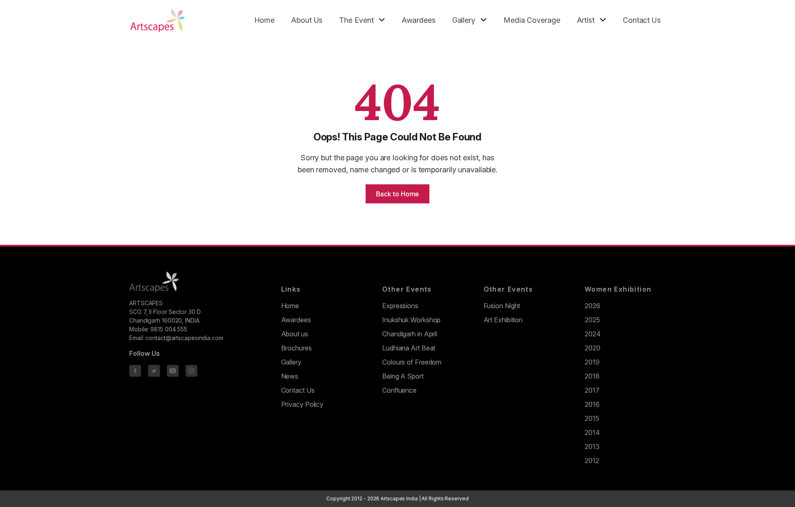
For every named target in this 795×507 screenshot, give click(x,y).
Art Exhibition (503, 320)
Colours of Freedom (411, 362)
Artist (586, 20)
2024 (593, 334)
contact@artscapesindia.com (184, 337)
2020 (592, 348)
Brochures (296, 348)
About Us (307, 20)
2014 (592, 432)
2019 (592, 362)
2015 (592, 418)
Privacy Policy (302, 404)
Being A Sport (403, 376)
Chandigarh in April (409, 334)
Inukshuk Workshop (411, 320)
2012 (592, 460)
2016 (592, 404)
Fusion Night (502, 306)
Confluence (399, 390)
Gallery (463, 20)
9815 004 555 (168, 329)
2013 (592, 446)
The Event (356, 20)
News (290, 376)
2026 (592, 306)
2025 (592, 320)
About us (294, 334)
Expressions (400, 306)
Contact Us (642, 20)
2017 (592, 390)
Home (264, 20)
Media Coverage (532, 20)
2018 (592, 376)
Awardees (418, 20)
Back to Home (397, 194)
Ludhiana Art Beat (408, 348)
